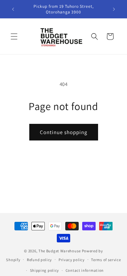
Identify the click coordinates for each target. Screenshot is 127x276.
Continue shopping (63, 132)
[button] (14, 36)
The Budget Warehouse (59, 250)
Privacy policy (72, 259)
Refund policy (39, 259)
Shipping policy (44, 270)
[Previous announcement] (13, 9)
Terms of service (106, 259)
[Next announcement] (114, 9)
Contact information (85, 270)
